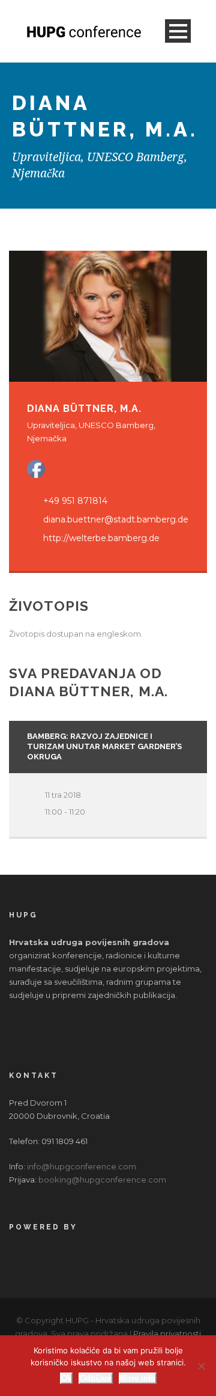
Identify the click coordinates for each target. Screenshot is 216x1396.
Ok (66, 1378)
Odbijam (96, 1378)
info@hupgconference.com (81, 1166)
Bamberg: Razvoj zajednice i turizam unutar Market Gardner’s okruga (104, 746)
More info (137, 1378)
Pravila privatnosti (167, 1333)
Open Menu (178, 31)
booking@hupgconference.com (102, 1179)
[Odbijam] (201, 1366)
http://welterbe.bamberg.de (101, 538)
